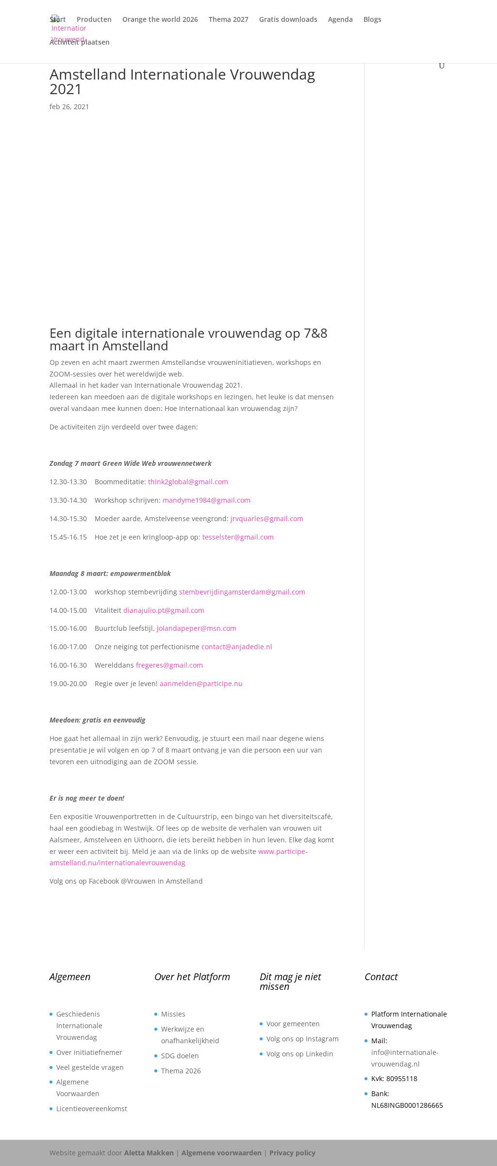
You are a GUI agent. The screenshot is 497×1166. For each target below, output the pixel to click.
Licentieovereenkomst (91, 1108)
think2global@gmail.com (188, 481)
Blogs (372, 20)
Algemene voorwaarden (222, 1152)
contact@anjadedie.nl (236, 646)
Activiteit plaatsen (80, 43)
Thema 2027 (228, 20)
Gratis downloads (288, 20)
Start (58, 20)
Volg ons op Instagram (302, 1038)
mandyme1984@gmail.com (206, 500)
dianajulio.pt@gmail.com (163, 610)
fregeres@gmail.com (169, 665)
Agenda (340, 20)
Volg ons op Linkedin (299, 1053)
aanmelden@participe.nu (201, 683)
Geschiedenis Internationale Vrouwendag (79, 1025)
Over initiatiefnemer (89, 1052)
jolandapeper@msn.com (196, 628)
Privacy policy (292, 1152)
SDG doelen (180, 1055)
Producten (94, 20)
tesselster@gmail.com (238, 537)
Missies (173, 1013)
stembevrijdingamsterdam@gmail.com (242, 591)
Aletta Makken (149, 1152)
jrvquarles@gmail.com (267, 518)
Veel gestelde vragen (90, 1067)
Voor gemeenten (293, 1023)
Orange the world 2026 (160, 20)
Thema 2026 (181, 1070)
